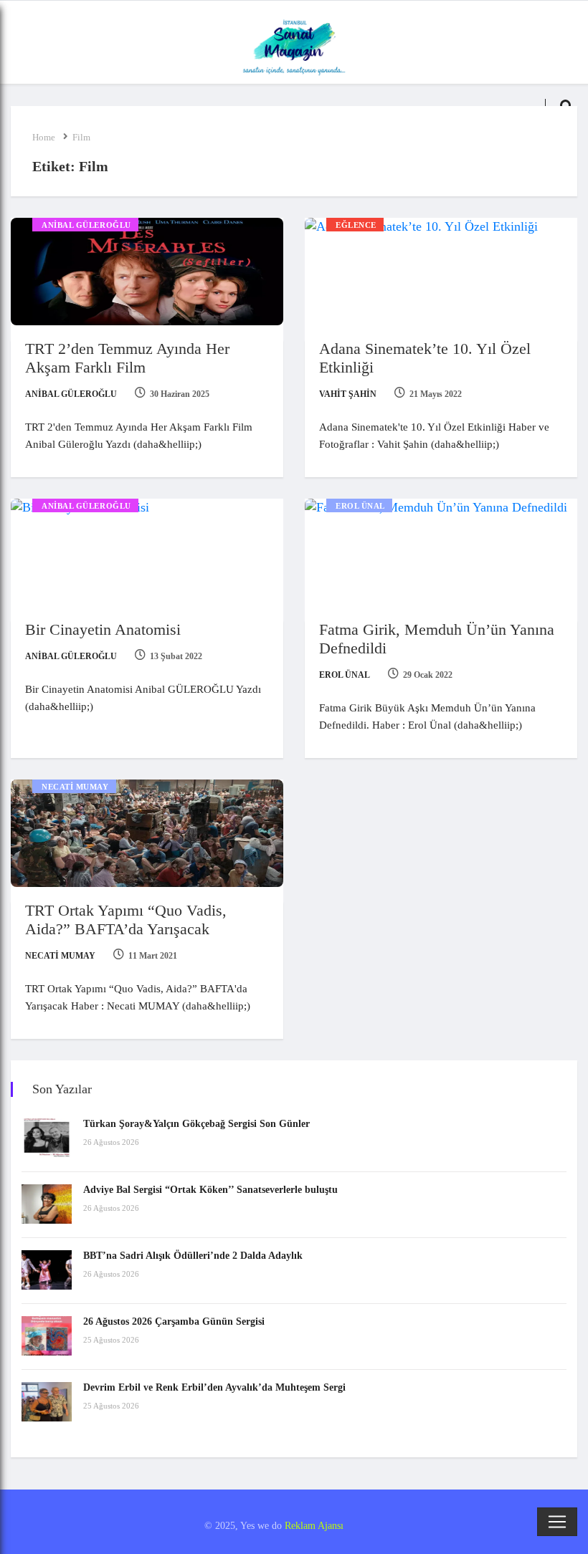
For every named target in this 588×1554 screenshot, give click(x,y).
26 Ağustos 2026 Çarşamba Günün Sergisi (174, 1321)
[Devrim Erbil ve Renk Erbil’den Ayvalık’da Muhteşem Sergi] (47, 1401)
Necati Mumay (75, 786)
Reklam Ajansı (314, 1525)
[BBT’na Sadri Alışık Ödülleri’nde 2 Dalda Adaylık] (47, 1270)
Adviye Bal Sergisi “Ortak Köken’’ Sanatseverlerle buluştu (210, 1189)
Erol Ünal (360, 506)
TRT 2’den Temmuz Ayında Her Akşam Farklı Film (127, 358)
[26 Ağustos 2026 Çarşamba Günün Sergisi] (47, 1336)
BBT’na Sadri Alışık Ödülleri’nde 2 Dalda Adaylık (193, 1255)
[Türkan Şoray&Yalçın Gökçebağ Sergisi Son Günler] (47, 1138)
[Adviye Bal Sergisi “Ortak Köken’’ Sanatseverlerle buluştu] (47, 1204)
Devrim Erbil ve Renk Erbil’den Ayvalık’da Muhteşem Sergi (214, 1387)
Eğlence (356, 225)
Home (43, 137)
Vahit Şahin (347, 394)
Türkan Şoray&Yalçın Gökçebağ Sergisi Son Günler (196, 1123)
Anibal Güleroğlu (86, 225)
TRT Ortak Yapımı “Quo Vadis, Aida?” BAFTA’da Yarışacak (126, 919)
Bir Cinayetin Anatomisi (103, 629)
